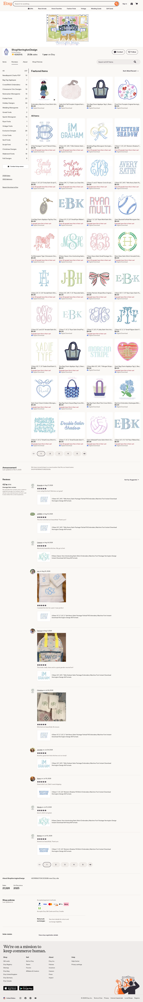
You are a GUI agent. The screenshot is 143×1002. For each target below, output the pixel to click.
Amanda (39, 485)
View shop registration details (48, 935)
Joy (38, 571)
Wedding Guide (96, 8)
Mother (39, 836)
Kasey (39, 778)
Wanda (39, 807)
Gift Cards (109, 8)
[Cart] (136, 3)
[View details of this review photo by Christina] (51, 706)
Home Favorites (57, 8)
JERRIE (39, 514)
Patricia (39, 631)
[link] (33, 453)
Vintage (83, 8)
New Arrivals (42, 8)
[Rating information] (13, 54)
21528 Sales (6, 175)
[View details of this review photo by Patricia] (51, 647)
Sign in (125, 4)
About (25, 62)
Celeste (39, 542)
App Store (10, 988)
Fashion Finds (71, 8)
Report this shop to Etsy (10, 187)
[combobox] (63, 3)
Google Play (26, 988)
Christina (40, 690)
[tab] (15, 71)
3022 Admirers (7, 179)
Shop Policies (37, 62)
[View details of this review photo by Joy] (51, 587)
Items (4, 62)
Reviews (15, 62)
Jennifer (40, 750)
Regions (137, 998)
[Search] (116, 3)
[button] (118, 51)
